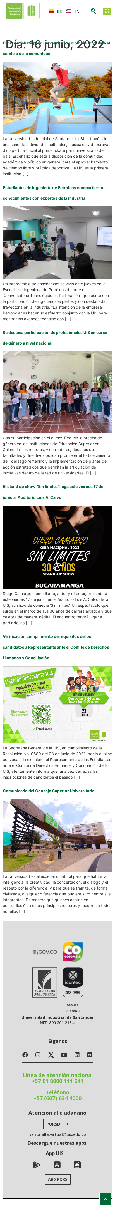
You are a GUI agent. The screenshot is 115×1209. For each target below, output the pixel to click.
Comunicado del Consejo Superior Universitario (49, 790)
